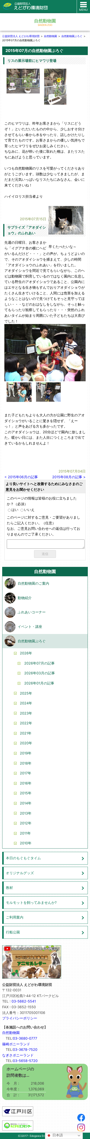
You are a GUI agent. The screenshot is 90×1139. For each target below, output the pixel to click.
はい (14, 509)
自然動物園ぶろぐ (71, 36)
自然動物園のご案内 (33, 583)
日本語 (57, 1135)
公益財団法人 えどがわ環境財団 (21, 36)
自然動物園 (50, 36)
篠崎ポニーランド (16, 1044)
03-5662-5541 (24, 1001)
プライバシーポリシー (19, 1018)
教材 (9, 887)
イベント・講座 (30, 626)
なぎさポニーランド (18, 1055)
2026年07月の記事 (39, 663)
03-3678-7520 (25, 1049)
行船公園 (13, 932)
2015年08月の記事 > (69, 477)
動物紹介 (25, 598)
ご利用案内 (14, 917)
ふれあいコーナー (32, 612)
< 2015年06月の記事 (21, 477)
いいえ (29, 509)
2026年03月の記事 (39, 673)
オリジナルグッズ (20, 873)
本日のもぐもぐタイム (23, 858)
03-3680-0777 (25, 1038)
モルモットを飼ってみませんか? (31, 902)
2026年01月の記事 (39, 683)
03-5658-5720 (25, 1060)
